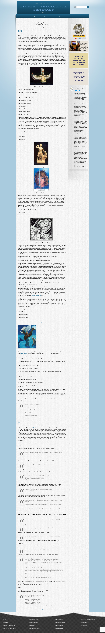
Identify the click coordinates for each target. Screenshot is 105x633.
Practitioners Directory (34, 619)
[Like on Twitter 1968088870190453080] (80, 167)
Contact (74, 16)
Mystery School (23, 353)
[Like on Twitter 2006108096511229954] (80, 117)
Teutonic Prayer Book (36, 295)
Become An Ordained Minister (10, 628)
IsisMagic (35, 427)
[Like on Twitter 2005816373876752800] (80, 133)
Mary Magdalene (59, 619)
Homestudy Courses (60, 622)
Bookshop (32, 625)
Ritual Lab (20, 31)
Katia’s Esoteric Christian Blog (88, 619)
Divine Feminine (59, 628)
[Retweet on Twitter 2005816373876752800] (77, 133)
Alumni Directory (66, 16)
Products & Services (34, 622)
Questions (20, 30)
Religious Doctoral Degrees (9, 625)
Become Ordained (27, 16)
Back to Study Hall (22, 33)
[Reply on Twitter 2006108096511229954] (75, 117)
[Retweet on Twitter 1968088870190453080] (77, 167)
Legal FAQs (84, 625)
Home (19, 16)
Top (42, 322)
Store (54, 16)
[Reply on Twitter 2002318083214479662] (75, 148)
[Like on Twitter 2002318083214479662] (80, 148)
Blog (59, 16)
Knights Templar (59, 625)
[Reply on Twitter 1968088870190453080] (75, 167)
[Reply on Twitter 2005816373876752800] (75, 133)
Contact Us (84, 622)
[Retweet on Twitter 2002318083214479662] (77, 148)
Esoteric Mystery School (45, 16)
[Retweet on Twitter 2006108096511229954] (77, 117)
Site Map (6, 622)
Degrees (35, 16)
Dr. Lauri (82, 43)
